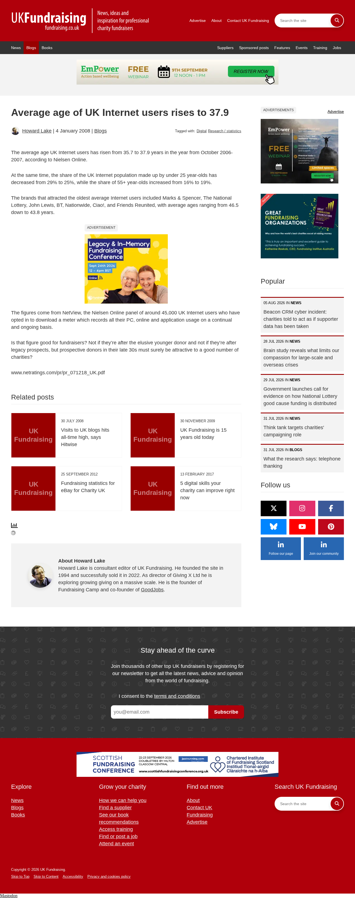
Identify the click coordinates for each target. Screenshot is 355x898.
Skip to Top (20, 876)
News (16, 47)
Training (320, 47)
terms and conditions (177, 696)
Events (302, 47)
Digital (202, 131)
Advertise (197, 20)
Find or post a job (118, 836)
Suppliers (225, 47)
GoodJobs (152, 589)
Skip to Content (46, 876)
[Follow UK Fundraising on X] (273, 508)
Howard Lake (37, 131)
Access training (116, 829)
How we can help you (122, 800)
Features (282, 47)
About (216, 20)
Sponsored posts (254, 47)
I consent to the (159, 696)
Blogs (31, 47)
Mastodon (8, 895)
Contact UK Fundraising (248, 20)
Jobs (337, 47)
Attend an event (116, 843)
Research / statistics (224, 131)
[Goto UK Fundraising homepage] (80, 20)
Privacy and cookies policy (109, 876)
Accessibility (73, 876)
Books (47, 47)
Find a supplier (115, 807)
